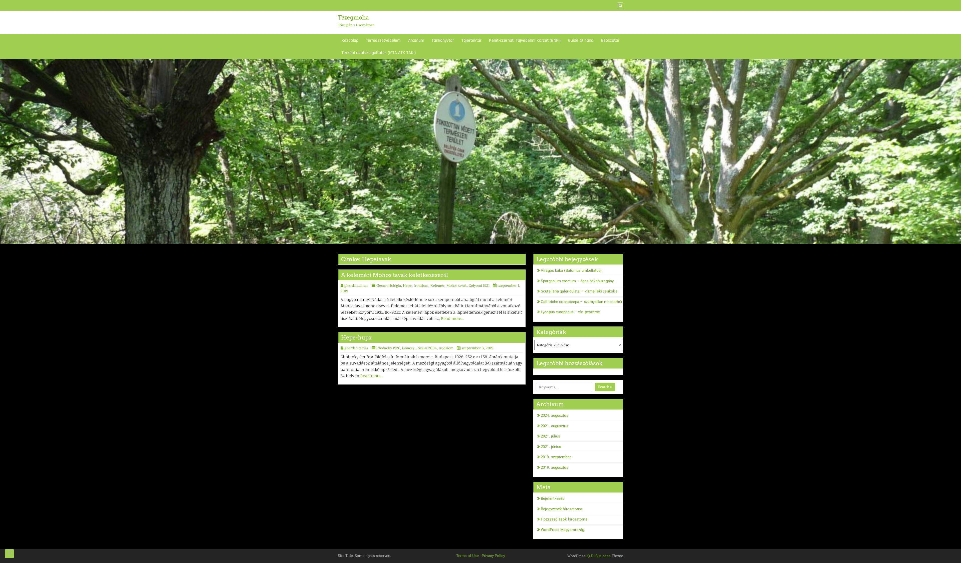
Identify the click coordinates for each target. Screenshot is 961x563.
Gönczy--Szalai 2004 (419, 348)
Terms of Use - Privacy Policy (480, 556)
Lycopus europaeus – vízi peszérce (570, 312)
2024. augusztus (554, 415)
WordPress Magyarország (562, 530)
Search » (605, 386)
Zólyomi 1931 (479, 285)
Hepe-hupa (356, 337)
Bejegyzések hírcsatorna (561, 509)
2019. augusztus (554, 467)
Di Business (600, 556)
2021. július (550, 436)
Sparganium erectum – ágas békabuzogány (577, 281)
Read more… (452, 318)
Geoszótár (610, 40)
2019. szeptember (556, 457)
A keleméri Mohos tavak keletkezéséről (394, 275)
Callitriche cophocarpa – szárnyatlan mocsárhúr (581, 302)
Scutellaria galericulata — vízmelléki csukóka (579, 291)
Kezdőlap (350, 40)
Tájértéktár (471, 40)
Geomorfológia (388, 285)
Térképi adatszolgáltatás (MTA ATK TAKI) (379, 53)
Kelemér (437, 285)
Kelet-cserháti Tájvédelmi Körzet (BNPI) (525, 40)
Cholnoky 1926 (388, 348)
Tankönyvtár (443, 40)
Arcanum (416, 40)
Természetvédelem (383, 40)
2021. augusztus (554, 426)
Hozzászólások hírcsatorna (564, 519)
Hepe (407, 285)
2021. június (551, 446)
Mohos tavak (456, 285)
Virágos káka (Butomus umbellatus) (571, 270)
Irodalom (421, 285)
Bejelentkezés (552, 498)
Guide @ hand (580, 40)
